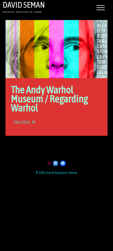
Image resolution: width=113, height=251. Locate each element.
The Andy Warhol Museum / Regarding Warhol (49, 99)
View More (22, 121)
